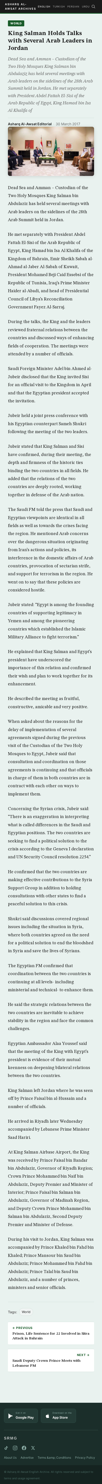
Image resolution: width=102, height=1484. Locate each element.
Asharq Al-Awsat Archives (20, 6)
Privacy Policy (85, 1457)
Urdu (86, 6)
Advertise (27, 1457)
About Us (10, 1457)
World (16, 23)
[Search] (93, 6)
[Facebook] (24, 1448)
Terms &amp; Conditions (54, 1457)
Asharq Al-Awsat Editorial (30, 124)
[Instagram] (15, 1448)
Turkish (59, 6)
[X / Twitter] (33, 1448)
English (44, 6)
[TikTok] (6, 1448)
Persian (73, 6)
